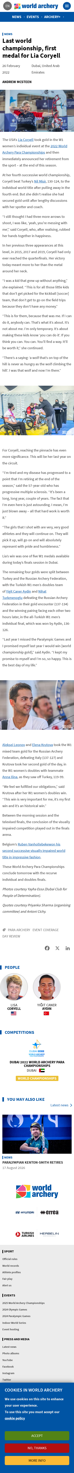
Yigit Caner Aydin (18, 591)
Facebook (8, 1366)
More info (37, 1460)
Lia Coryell (26, 139)
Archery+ (52, 16)
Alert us (6, 1285)
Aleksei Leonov (13, 744)
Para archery (19, 930)
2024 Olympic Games (14, 1309)
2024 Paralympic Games (16, 1316)
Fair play (7, 1279)
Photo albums (10, 1353)
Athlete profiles (11, 1272)
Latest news (59, 1105)
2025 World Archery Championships (23, 1303)
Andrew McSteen (17, 81)
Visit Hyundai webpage (24, 1212)
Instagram (8, 1373)
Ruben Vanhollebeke (33, 844)
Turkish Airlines (24, 1234)
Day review (11, 936)
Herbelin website (49, 1234)
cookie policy (15, 1418)
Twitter (6, 1379)
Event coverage (46, 930)
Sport (9, 1251)
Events (33, 16)
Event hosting (10, 1329)
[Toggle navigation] (67, 6)
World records (10, 1265)
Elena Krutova (42, 744)
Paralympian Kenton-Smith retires (32, 1162)
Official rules (9, 1259)
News (16, 16)
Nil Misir (40, 181)
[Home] (36, 6)
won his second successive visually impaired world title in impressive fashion (33, 850)
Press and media (16, 1339)
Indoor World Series (14, 1323)
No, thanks (37, 1448)
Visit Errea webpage (49, 1212)
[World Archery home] (37, 1191)
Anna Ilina (9, 777)
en (8, 6)
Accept (37, 1435)
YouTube (7, 1360)
